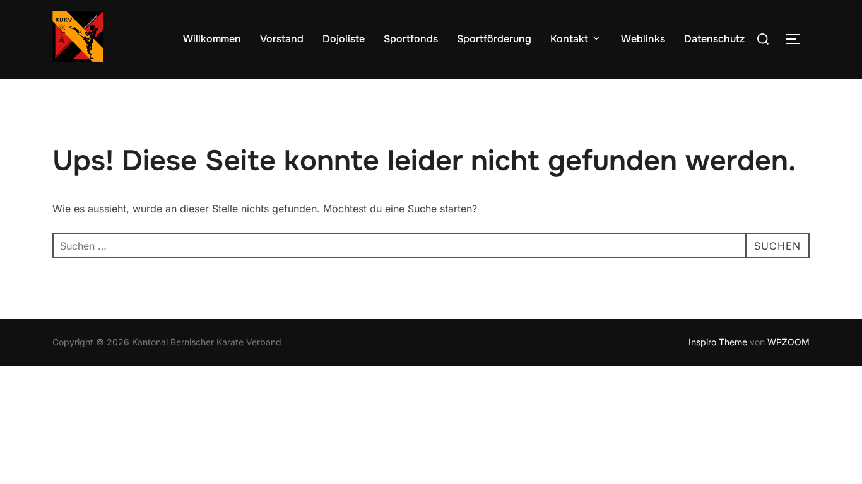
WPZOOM (788, 342)
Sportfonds (411, 38)
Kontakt (569, 38)
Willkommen (212, 38)
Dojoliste (343, 38)
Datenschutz (714, 38)
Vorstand (282, 38)
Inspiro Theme (717, 342)
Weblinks (643, 38)
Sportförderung (494, 38)
